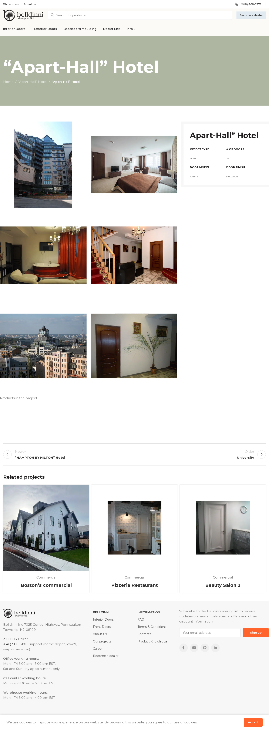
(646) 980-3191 (14, 644)
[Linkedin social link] (215, 648)
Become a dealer (251, 15)
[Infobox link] (248, 4)
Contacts (144, 634)
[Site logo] (23, 15)
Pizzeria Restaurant (134, 585)
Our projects (102, 641)
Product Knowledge (153, 641)
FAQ (141, 619)
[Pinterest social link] (205, 648)
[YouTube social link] (194, 648)
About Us (100, 634)
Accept (253, 722)
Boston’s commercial (46, 585)
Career (98, 649)
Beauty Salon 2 (223, 585)
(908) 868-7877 (15, 639)
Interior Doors (103, 619)
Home (8, 82)
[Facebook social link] (183, 648)
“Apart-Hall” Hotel (32, 82)
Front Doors (102, 627)
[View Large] (84, 489)
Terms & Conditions (152, 627)
